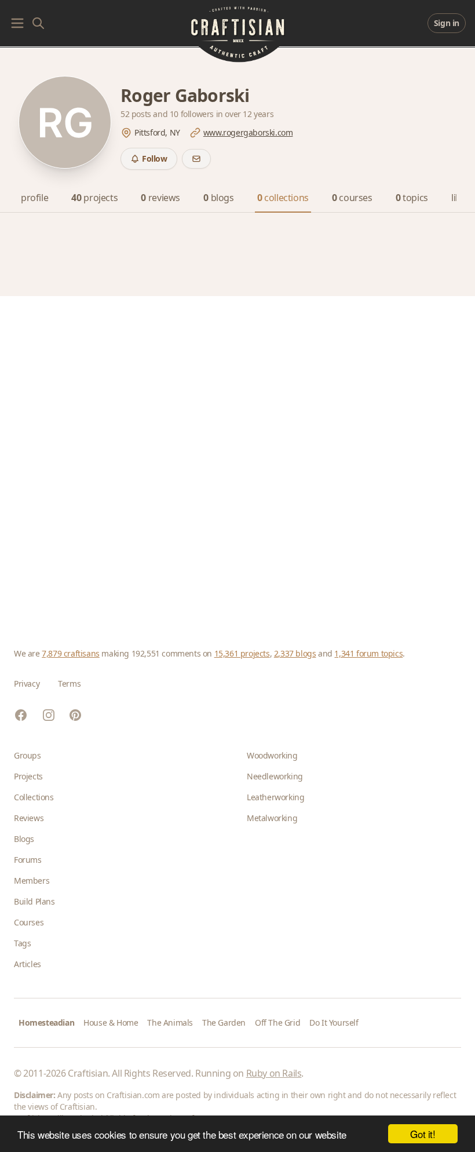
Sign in (446, 22)
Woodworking (272, 755)
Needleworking (275, 776)
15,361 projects (242, 653)
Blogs (24, 838)
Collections (34, 797)
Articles (27, 963)
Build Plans (34, 901)
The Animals (170, 1022)
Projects (28, 776)
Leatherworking (275, 797)
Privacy (26, 683)
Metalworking (272, 817)
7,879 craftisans (71, 653)
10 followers (193, 113)
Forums (28, 859)
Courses (28, 922)
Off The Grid (277, 1022)
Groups (27, 755)
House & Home (110, 1022)
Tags (22, 943)
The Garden (224, 1022)
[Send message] (196, 159)
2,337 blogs (295, 653)
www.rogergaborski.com (248, 132)
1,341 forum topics (368, 653)
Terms (69, 683)
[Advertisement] (237, 458)
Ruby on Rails (274, 1073)
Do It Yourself (333, 1022)
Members (31, 880)
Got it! (422, 1134)
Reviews (28, 817)
